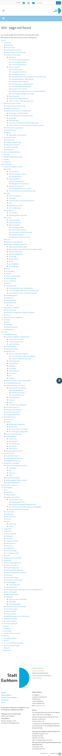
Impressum (44, 753)
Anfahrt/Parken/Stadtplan (9, 697)
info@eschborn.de (40, 706)
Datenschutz (54, 753)
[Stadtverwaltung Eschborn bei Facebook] (23, 3)
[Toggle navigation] (3, 10)
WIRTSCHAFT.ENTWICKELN (40, 673)
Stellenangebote (6, 695)
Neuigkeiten (5, 700)
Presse (3, 702)
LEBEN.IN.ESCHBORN (38, 671)
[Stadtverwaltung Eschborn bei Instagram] (28, 3)
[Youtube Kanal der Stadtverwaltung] (33, 3)
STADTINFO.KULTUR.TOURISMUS (41, 676)
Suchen (58, 3)
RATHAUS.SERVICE (37, 668)
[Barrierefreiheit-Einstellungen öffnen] (59, 380)
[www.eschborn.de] (3, 18)
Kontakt (18, 2)
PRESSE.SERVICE (37, 678)
